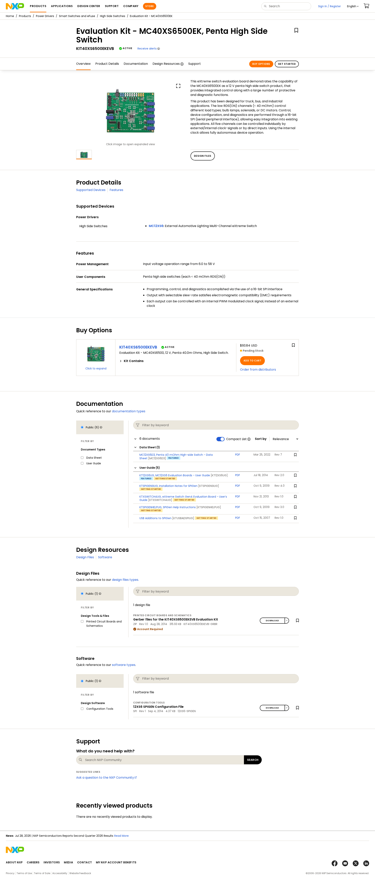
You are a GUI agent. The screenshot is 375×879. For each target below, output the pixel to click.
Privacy (10, 873)
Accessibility (59, 873)
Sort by (261, 439)
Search (253, 760)
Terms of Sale (42, 873)
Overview (83, 63)
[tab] (175, 361)
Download (272, 620)
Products (25, 16)
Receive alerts (147, 48)
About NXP (14, 862)
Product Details (107, 63)
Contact (84, 862)
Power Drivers (45, 16)
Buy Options (261, 64)
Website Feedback (80, 873)
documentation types (128, 411)
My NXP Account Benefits (116, 862)
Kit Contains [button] (134, 361)
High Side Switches (112, 16)
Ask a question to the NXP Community (105, 777)
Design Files (85, 557)
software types (123, 665)
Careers (33, 862)
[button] (353, 6)
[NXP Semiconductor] (15, 6)
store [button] (149, 6)
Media (68, 862)
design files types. (125, 579)
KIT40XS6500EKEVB (138, 347)
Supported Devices (90, 190)
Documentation (136, 63)
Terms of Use (24, 873)
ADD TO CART (252, 360)
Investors (52, 862)
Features (116, 190)
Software (105, 557)
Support (194, 63)
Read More (121, 836)
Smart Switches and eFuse (77, 16)
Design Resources (166, 63)
